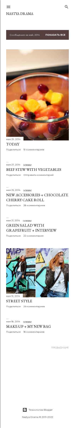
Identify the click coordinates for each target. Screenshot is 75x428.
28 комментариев (34, 205)
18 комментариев (33, 331)
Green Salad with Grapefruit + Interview (31, 228)
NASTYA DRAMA (19, 13)
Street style (19, 300)
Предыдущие (60, 347)
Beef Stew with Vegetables (33, 169)
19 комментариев (33, 149)
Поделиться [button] (13, 149)
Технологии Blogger (41, 409)
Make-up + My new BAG (28, 326)
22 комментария (33, 235)
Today (12, 144)
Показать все (55, 34)
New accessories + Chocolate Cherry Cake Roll (37, 197)
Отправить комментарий (38, 174)
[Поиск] (66, 6)
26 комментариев (34, 306)
